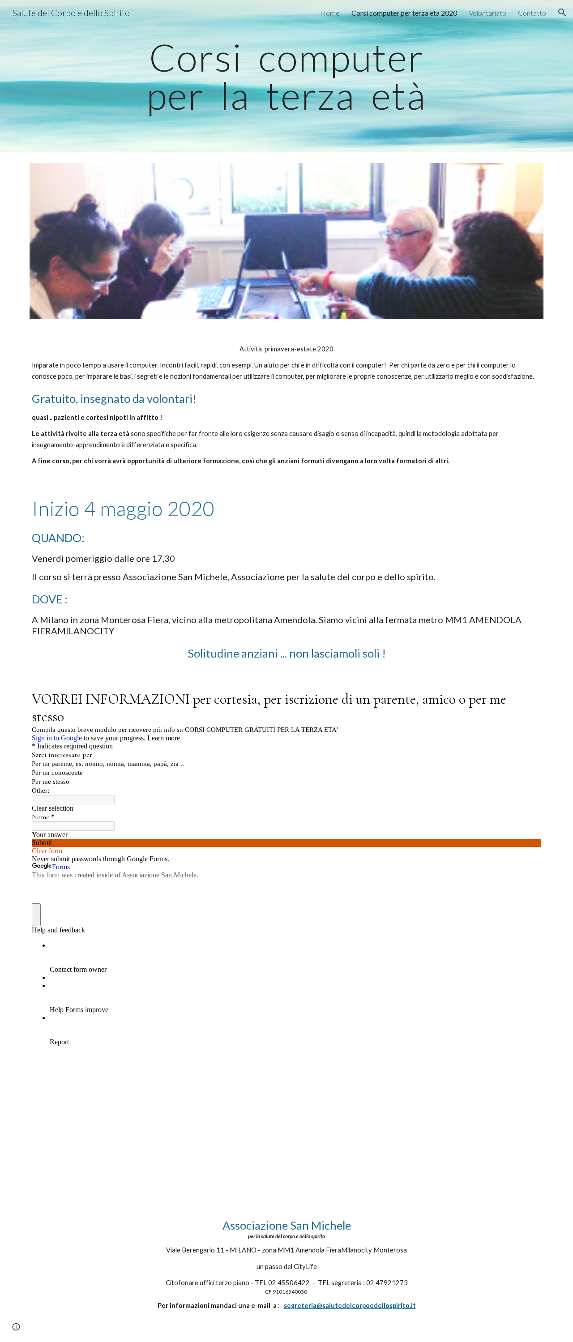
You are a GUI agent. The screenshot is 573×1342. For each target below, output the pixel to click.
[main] (286, 76)
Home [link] (330, 13)
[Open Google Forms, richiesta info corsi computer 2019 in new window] (527, 698)
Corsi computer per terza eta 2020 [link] (404, 13)
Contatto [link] (532, 13)
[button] (562, 12)
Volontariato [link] (487, 13)
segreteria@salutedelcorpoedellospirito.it (350, 1305)
